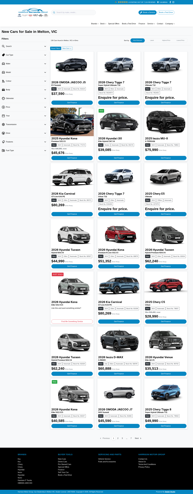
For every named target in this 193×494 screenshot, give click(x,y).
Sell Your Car (63, 472)
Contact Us (142, 459)
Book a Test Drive (129, 24)
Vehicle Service (104, 459)
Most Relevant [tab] (137, 40)
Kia (19, 459)
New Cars (62, 459)
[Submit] (54, 12)
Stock (102, 24)
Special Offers (113, 24)
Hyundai (21, 470)
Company (169, 24)
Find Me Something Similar (72, 321)
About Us (142, 462)
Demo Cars (62, 462)
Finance (142, 24)
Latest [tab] (152, 40)
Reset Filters (55, 48)
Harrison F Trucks (25, 480)
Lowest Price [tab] (180, 40)
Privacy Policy (144, 467)
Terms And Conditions (147, 464)
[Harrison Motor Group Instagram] (173, 2)
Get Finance (72, 103)
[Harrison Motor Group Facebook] (170, 2)
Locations (163, 2)
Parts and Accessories (107, 462)
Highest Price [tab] (166, 40)
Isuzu (20, 472)
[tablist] (159, 40)
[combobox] (73, 12)
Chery (20, 464)
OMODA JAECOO (25, 483)
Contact (160, 24)
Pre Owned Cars (64, 464)
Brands (94, 24)
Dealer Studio (170, 492)
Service (150, 24)
